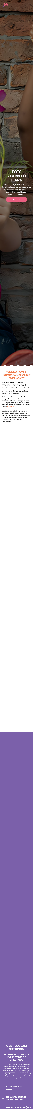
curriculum (10, 407)
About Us (16, 199)
